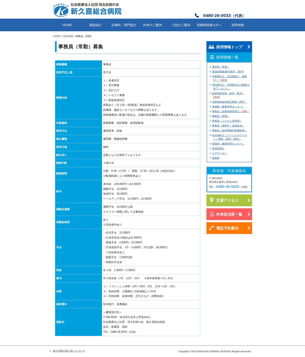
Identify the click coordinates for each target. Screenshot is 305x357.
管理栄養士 (218, 148)
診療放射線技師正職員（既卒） (229, 101)
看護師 (216, 158)
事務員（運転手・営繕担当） (228, 125)
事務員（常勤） (220, 116)
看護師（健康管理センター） (228, 143)
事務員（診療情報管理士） (230, 111)
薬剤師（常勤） (220, 66)
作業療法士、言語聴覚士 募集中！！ (229, 78)
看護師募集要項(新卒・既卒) (228, 71)
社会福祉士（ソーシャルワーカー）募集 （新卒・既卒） (229, 137)
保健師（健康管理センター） (228, 106)
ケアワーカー (219, 153)
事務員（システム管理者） (227, 120)
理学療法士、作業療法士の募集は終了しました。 (230, 86)
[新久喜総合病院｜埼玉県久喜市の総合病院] (87, 16)
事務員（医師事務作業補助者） (229, 130)
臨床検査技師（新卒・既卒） (228, 95)
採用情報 (68, 36)
